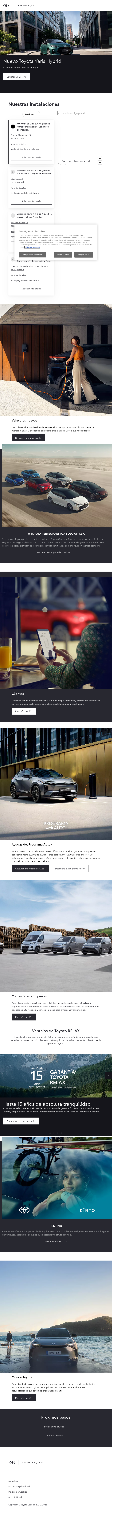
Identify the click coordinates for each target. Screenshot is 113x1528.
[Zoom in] (100, 158)
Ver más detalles (18, 144)
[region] (80, 141)
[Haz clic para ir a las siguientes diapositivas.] (108, 1075)
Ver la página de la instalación (25, 149)
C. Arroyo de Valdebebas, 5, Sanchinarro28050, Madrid (29, 268)
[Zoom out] (100, 162)
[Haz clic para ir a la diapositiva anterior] (3, 1075)
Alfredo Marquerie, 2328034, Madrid (21, 137)
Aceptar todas (83, 254)
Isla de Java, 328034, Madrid (17, 180)
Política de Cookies (17, 1491)
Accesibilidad (15, 1496)
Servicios (29, 114)
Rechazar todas (63, 254)
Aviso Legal (14, 1481)
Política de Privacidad (32, 247)
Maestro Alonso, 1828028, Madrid (19, 224)
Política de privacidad (19, 1486)
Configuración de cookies (32, 254)
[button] (50, 1133)
